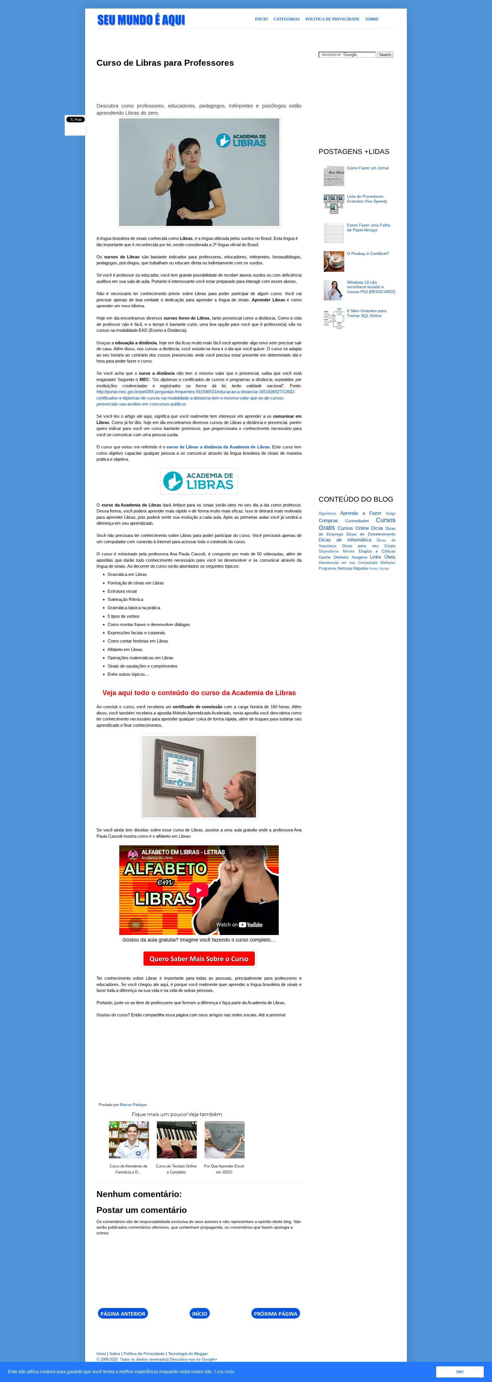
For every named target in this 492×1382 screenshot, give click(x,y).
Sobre (372, 19)
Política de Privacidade (144, 1353)
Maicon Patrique (133, 1105)
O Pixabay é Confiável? (368, 253)
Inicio (261, 19)
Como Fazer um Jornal (368, 168)
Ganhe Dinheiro (334, 557)
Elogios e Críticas (377, 551)
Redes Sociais (379, 568)
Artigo (390, 514)
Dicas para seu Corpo (369, 545)
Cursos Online (353, 528)
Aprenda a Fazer (361, 513)
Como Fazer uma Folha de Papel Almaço (368, 227)
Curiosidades (357, 520)
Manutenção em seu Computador (348, 563)
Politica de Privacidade (333, 19)
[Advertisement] (200, 39)
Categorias (287, 19)
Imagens (359, 557)
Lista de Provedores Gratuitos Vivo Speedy (367, 198)
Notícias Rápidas (353, 568)
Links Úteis (382, 557)
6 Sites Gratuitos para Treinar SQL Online (366, 313)
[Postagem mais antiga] (276, 1317)
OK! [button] (460, 1371)
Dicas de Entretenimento (371, 534)
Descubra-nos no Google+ (193, 1359)
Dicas (377, 528)
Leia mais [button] (224, 1371)
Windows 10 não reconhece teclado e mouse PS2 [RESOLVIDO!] (371, 287)
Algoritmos (327, 514)
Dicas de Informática (345, 540)
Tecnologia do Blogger (188, 1353)
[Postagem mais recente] (123, 1317)
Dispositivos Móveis (337, 551)
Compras (328, 520)
